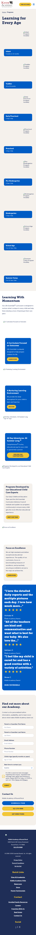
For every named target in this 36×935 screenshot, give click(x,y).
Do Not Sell (18, 866)
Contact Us (18, 916)
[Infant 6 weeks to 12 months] (28, 36)
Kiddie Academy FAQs (18, 881)
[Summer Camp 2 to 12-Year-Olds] (28, 262)
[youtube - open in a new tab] (17, 927)
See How (11, 407)
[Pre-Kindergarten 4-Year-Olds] (28, 167)
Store (18, 887)
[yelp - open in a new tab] (19, 927)
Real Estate (18, 912)
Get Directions (18, 814)
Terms (17, 780)
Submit (6, 785)
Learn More (13, 359)
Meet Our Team (12, 517)
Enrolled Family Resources (18, 902)
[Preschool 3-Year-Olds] (28, 133)
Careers (18, 905)
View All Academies (18, 877)
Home (4, 12)
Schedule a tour (18, 803)
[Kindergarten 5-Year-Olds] (28, 197)
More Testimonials (12, 685)
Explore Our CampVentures (18, 455)
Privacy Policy (18, 860)
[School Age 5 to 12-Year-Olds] (28, 230)
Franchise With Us (18, 909)
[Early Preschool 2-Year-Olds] (28, 102)
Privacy (25, 780)
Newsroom (18, 884)
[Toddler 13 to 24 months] (28, 68)
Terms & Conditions (18, 863)
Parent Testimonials (18, 891)
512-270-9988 (18, 808)
